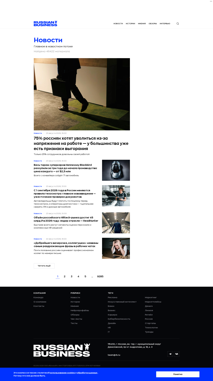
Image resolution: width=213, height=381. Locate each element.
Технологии (151, 328)
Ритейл (149, 315)
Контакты (39, 306)
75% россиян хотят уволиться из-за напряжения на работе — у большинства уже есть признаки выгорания (81, 143)
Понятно (177, 374)
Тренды (149, 332)
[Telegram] (170, 354)
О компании (40, 302)
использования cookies (62, 373)
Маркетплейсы (153, 302)
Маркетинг (151, 298)
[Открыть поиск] (177, 23)
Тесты (74, 323)
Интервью (165, 23)
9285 (100, 276)
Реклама (112, 298)
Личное (149, 310)
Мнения (142, 23)
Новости (118, 23)
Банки (111, 306)
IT (109, 332)
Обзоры (153, 23)
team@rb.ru (114, 355)
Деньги (149, 306)
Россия (149, 319)
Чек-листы (76, 319)
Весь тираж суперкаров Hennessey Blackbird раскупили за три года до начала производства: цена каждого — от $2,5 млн (65, 168)
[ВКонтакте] (176, 354)
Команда (38, 298)
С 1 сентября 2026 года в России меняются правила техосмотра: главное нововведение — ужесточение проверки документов (65, 193)
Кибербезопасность (119, 319)
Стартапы (150, 323)
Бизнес (111, 310)
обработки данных (87, 373)
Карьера (112, 315)
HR (109, 328)
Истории (130, 23)
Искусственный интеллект (122, 302)
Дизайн (112, 323)
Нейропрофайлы (80, 310)
